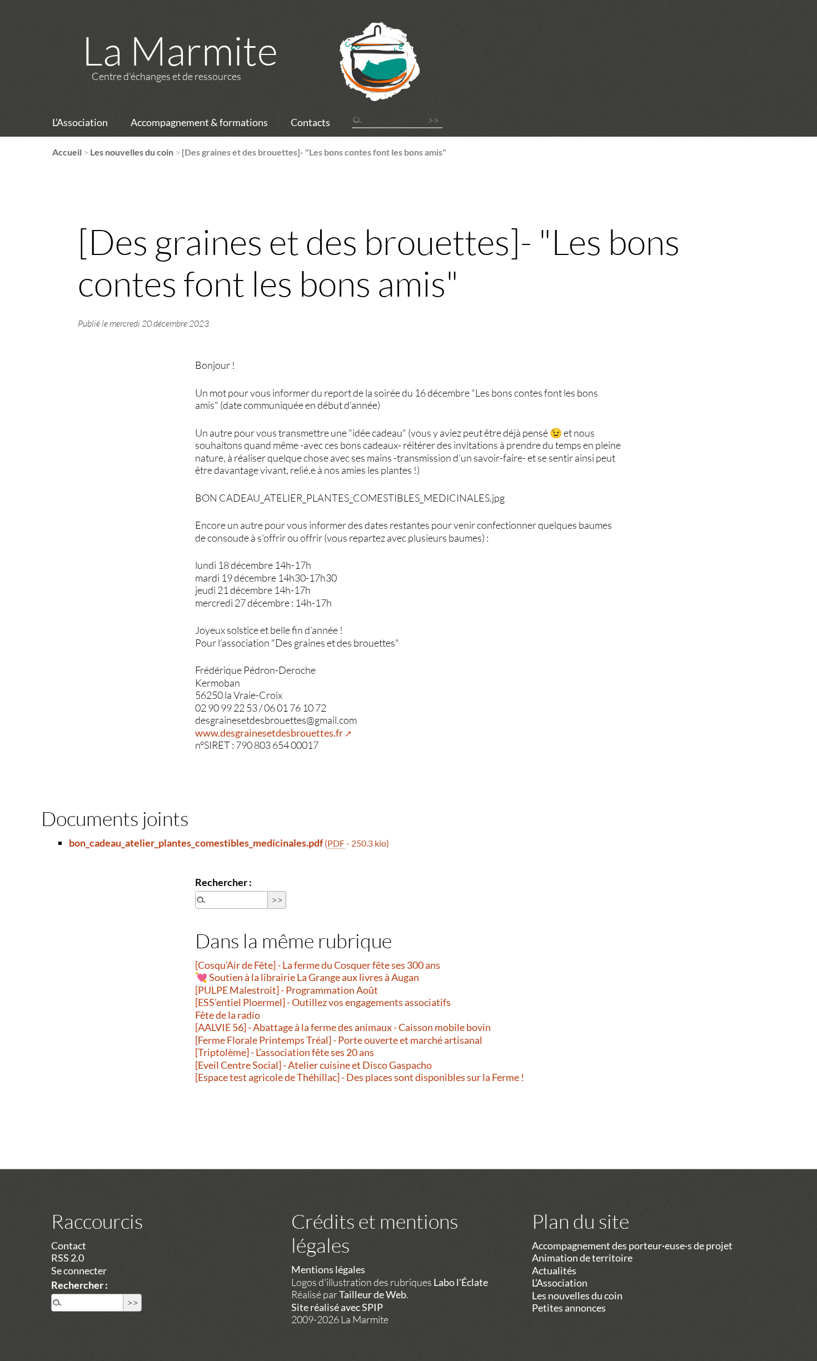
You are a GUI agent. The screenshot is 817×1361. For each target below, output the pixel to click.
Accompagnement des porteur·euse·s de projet (632, 1245)
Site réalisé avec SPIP (337, 1307)
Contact (68, 1245)
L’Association (80, 122)
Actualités (554, 1270)
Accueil (67, 152)
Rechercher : (223, 882)
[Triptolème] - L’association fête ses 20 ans (284, 1052)
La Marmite (180, 50)
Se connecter (79, 1270)
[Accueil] (365, 76)
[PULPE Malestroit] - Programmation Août (286, 990)
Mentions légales (328, 1269)
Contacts (310, 122)
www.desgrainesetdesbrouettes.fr (269, 733)
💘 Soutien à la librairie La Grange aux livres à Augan (307, 977)
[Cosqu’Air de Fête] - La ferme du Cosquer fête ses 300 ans (317, 965)
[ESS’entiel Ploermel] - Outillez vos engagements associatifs (323, 1002)
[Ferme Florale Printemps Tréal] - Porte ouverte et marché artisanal (338, 1040)
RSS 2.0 (67, 1258)
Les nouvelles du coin (131, 152)
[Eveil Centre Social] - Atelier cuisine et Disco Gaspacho (313, 1065)
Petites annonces (569, 1308)
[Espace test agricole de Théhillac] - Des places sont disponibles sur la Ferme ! (359, 1077)
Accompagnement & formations (199, 122)
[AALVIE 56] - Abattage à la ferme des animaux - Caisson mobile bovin (343, 1027)
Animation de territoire (582, 1258)
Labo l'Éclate (461, 1282)
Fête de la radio (227, 1015)
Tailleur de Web (372, 1294)
